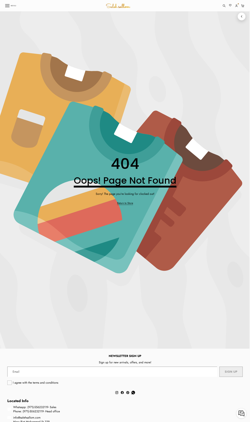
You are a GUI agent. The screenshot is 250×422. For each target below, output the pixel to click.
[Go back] (242, 16)
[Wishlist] (230, 5)
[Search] (224, 5)
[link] (125, 203)
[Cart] (242, 5)
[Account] (236, 5)
